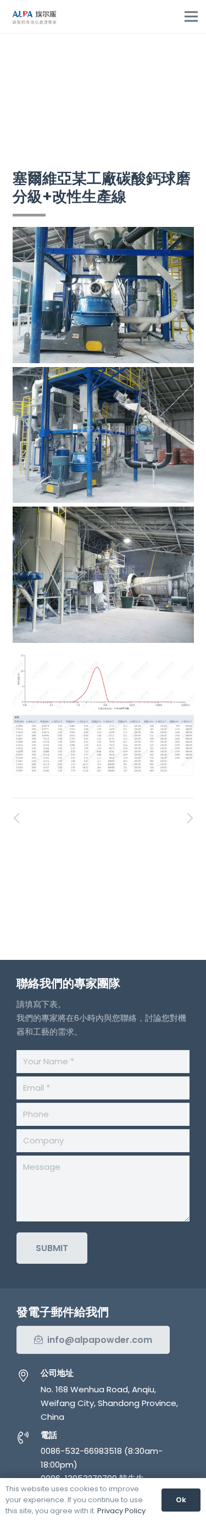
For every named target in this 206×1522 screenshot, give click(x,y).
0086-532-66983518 (81, 1451)
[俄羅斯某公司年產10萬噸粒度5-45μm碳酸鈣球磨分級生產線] (148, 819)
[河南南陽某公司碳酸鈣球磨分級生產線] (58, 819)
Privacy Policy (121, 1511)
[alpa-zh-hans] (34, 16)
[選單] (191, 16)
